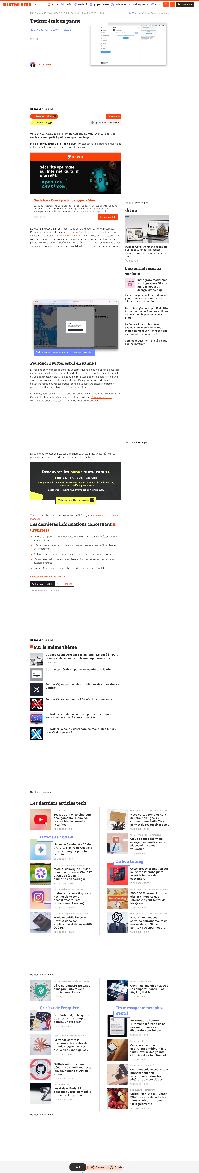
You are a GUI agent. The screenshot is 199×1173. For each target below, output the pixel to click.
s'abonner (186, 4)
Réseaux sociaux (160, 13)
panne (56, 590)
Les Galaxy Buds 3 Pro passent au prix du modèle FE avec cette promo (72, 1092)
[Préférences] (172, 4)
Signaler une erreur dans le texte (47, 576)
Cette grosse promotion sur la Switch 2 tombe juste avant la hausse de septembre (149, 873)
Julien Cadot (44, 64)
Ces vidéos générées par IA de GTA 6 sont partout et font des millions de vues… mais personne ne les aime (146, 312)
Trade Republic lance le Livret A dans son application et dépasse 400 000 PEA (73, 922)
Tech (134, 13)
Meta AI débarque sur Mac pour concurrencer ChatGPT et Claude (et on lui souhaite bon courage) (73, 874)
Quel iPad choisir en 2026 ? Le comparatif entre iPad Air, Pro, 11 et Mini (149, 989)
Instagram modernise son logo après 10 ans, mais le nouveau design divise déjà (152, 285)
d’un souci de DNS (101, 397)
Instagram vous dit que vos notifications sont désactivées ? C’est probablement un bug (73, 898)
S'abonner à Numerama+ (73, 500)
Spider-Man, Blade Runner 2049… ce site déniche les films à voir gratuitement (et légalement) (148, 1099)
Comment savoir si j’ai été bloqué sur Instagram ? (146, 342)
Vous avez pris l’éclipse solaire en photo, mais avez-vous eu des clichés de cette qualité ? (146, 298)
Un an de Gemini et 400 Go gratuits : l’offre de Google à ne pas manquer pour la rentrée (73, 849)
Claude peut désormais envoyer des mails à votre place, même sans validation (147, 844)
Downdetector (39, 590)
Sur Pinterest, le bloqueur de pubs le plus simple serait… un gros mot (71, 1018)
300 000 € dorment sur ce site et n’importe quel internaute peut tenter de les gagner (148, 898)
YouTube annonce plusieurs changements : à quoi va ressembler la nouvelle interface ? (73, 819)
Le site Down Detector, (68, 235)
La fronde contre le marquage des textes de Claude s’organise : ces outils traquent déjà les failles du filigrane (70, 1045)
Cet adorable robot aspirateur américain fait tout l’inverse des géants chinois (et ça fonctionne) (148, 1050)
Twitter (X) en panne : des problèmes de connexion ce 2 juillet (68, 568)
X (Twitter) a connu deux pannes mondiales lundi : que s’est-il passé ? (73, 554)
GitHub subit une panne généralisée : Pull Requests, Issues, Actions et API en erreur (73, 1069)
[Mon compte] (166, 4)
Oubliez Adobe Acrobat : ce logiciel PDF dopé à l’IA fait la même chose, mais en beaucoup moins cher (83, 656)
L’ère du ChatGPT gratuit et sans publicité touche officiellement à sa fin (72, 989)
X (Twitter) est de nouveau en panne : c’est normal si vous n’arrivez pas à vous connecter (82, 715)
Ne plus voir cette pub (41, 108)
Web (144, 13)
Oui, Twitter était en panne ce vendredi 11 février (79, 669)
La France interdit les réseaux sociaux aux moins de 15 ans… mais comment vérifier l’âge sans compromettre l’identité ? (146, 329)
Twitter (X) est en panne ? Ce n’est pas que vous (79, 699)
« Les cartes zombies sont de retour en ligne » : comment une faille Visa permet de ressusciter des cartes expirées (148, 819)
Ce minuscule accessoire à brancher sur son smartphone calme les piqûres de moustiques (149, 1074)
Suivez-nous (114, 116)
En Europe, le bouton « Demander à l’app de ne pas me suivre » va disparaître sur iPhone (147, 1025)
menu (38, 4)
